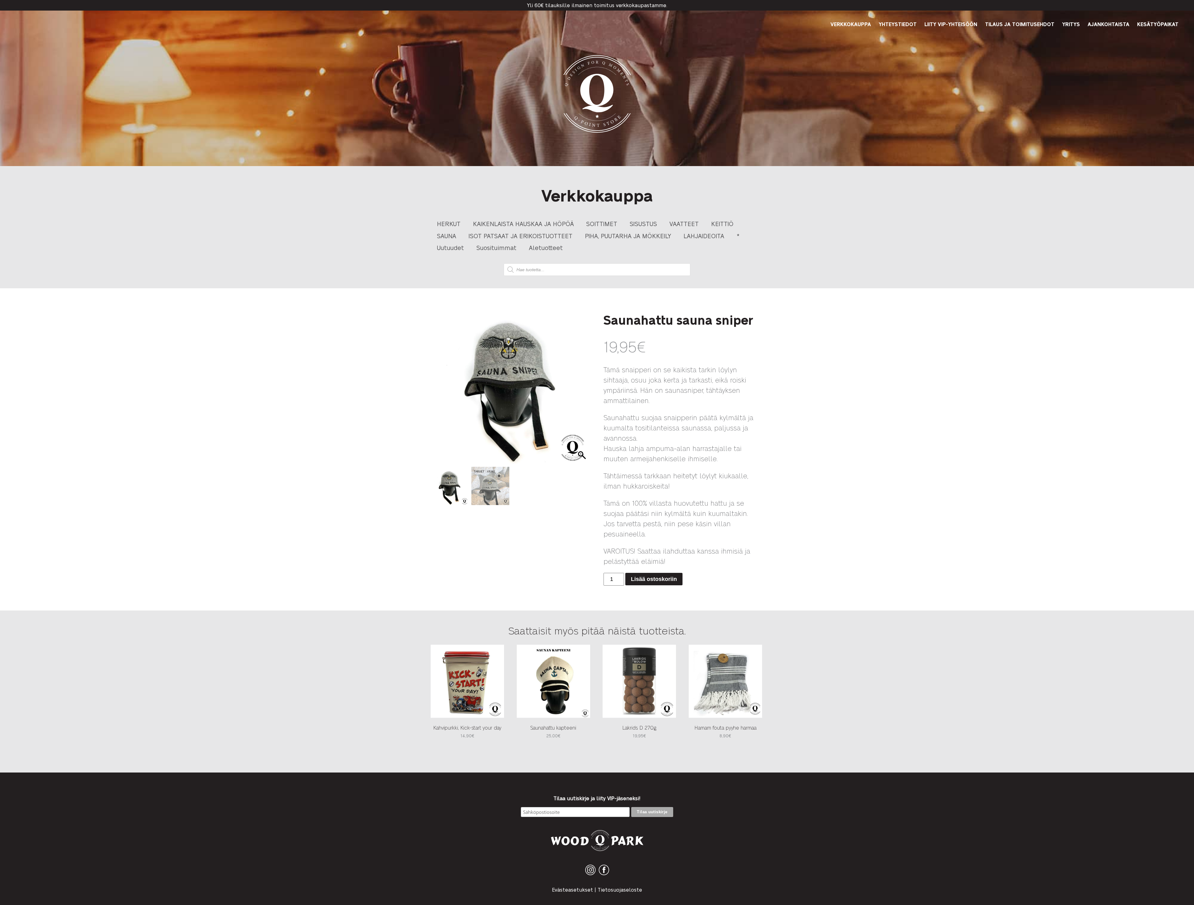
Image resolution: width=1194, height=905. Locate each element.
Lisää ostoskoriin (654, 579)
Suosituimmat (496, 247)
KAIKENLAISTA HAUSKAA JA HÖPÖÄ (523, 223)
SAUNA (446, 235)
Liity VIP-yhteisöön (950, 24)
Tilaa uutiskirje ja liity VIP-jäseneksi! (597, 798)
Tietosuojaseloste (620, 890)
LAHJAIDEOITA (703, 235)
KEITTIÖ (722, 223)
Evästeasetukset (572, 890)
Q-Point (597, 132)
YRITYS (1071, 24)
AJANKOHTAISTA (1108, 24)
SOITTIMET (601, 223)
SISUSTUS (643, 223)
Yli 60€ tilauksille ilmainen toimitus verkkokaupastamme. (597, 5)
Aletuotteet (546, 247)
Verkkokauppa (851, 24)
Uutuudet (450, 247)
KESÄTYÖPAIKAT (1157, 24)
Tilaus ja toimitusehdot (1019, 24)
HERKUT (448, 223)
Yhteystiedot (898, 24)
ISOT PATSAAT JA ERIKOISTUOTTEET (520, 235)
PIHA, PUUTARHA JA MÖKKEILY (628, 235)
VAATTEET (684, 223)
